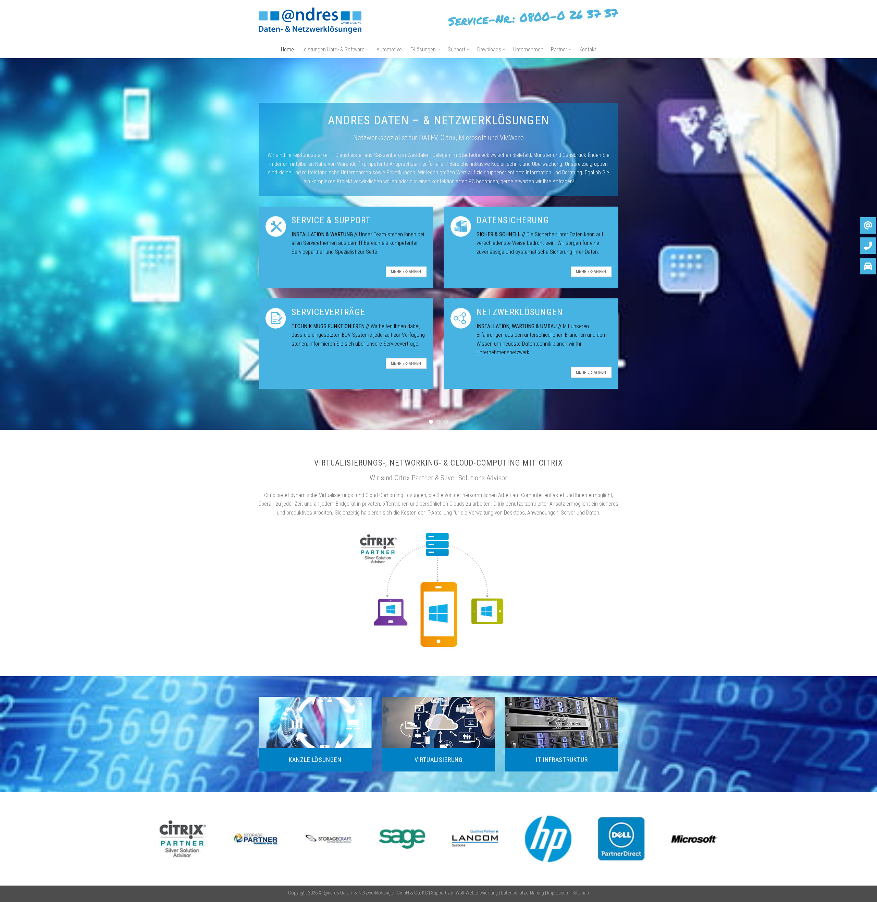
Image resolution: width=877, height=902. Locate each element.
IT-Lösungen (422, 49)
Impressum (558, 892)
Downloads (489, 49)
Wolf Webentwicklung (477, 892)
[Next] (851, 244)
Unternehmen (528, 49)
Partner (559, 49)
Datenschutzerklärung (522, 892)
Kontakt (587, 49)
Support (456, 49)
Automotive (389, 49)
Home (287, 49)
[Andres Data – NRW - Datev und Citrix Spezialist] (310, 20)
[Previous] (26, 244)
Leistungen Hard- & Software (333, 49)
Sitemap (580, 892)
